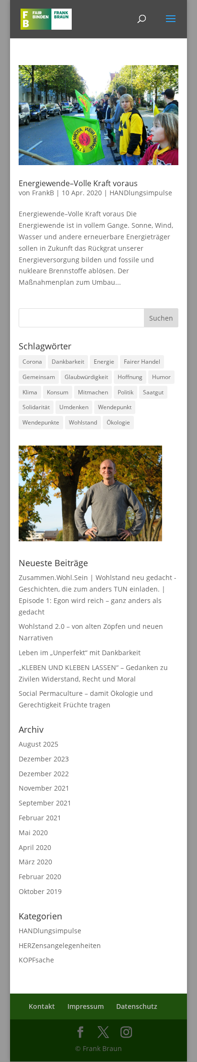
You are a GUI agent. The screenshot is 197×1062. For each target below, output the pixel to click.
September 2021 (45, 802)
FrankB (43, 192)
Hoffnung (130, 377)
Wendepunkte (40, 422)
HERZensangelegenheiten (60, 945)
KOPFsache (36, 959)
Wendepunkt (114, 407)
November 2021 (44, 788)
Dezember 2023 (44, 758)
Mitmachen (93, 392)
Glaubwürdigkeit (86, 377)
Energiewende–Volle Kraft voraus (78, 183)
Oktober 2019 (40, 891)
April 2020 (35, 847)
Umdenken (73, 407)
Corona (32, 362)
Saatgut (153, 392)
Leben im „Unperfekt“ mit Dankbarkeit (80, 652)
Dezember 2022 (44, 773)
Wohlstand (83, 422)
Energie (104, 362)
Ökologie (118, 422)
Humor (161, 377)
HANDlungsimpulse (140, 192)
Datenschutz (136, 1006)
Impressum (85, 1006)
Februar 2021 (40, 817)
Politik (125, 392)
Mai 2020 (33, 832)
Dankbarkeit (68, 362)
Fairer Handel (142, 362)
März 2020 (35, 861)
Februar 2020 (40, 876)
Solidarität (36, 407)
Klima (29, 392)
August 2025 (38, 744)
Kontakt (42, 1006)
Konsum (57, 392)
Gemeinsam (38, 377)
